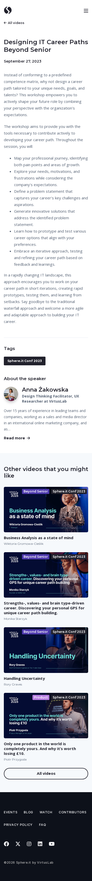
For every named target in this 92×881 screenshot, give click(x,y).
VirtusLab (45, 862)
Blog (28, 812)
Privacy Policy (18, 825)
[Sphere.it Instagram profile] (29, 844)
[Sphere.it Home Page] (10, 10)
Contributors (73, 812)
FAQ (42, 825)
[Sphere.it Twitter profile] (18, 844)
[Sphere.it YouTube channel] (52, 844)
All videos (16, 23)
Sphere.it (23, 862)
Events (10, 812)
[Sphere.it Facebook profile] (6, 844)
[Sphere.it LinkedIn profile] (40, 844)
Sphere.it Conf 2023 (24, 361)
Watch (46, 812)
